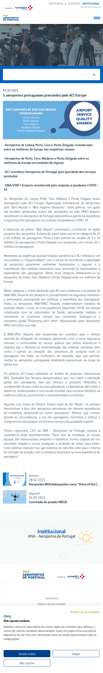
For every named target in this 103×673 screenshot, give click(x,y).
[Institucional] (11, 18)
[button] (57, 3)
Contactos (52, 598)
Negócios (74, 3)
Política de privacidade (51, 604)
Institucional (90, 3)
